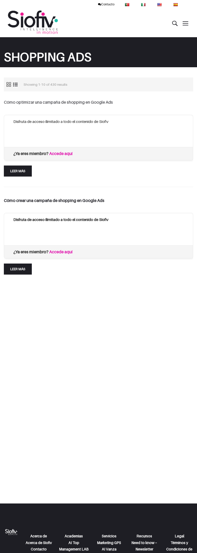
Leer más (18, 169)
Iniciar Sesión (86, 134)
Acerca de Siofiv (39, 542)
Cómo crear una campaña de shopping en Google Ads (54, 200)
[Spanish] (176, 4)
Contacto (107, 4)
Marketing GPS (109, 542)
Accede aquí (61, 153)
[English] (160, 4)
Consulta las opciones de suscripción (44, 134)
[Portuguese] (128, 4)
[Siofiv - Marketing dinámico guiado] (33, 23)
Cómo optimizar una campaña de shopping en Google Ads (58, 102)
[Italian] (144, 4)
